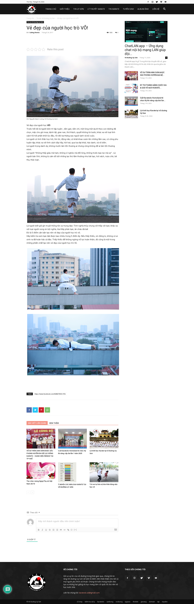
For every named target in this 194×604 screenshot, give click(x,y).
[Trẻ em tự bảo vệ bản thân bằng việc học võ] (104, 472)
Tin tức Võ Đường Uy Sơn (45, 18)
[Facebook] (148, 2)
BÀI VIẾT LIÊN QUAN (37, 423)
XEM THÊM (54, 423)
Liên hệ (155, 9)
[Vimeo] (161, 2)
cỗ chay (79, 602)
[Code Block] (64, 529)
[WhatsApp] (47, 410)
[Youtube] (165, 2)
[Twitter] (157, 2)
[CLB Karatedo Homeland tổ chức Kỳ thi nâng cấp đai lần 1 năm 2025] (72, 439)
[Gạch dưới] (46, 529)
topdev (164, 602)
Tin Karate (113, 9)
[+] (75, 530)
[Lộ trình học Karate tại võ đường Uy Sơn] (104, 439)
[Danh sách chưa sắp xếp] (57, 529)
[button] (164, 9)
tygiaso (127, 602)
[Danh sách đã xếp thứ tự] (53, 529)
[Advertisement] (72, 40)
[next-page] (32, 492)
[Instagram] (152, 2)
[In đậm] (39, 529)
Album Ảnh (143, 9)
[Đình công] (50, 529)
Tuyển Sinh (128, 9)
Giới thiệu (65, 9)
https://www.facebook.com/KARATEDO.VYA (50, 394)
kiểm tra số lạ (90, 602)
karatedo (100, 602)
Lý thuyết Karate (96, 9)
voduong (119, 602)
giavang (143, 602)
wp (158, 602)
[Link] (68, 529)
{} (72, 530)
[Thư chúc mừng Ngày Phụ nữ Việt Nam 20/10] (41, 470)
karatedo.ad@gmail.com (89, 592)
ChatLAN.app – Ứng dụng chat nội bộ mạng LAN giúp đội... (145, 50)
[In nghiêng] (42, 529)
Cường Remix (34, 32)
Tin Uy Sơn (78, 9)
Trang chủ (50, 9)
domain (152, 602)
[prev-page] (28, 492)
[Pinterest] (41, 410)
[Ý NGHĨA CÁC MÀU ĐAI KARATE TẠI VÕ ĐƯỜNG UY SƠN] (72, 472)
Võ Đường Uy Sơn (131, 58)
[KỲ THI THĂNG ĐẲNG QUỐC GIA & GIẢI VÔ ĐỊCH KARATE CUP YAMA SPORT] (131, 88)
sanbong (110, 602)
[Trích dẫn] (61, 529)
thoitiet (135, 602)
